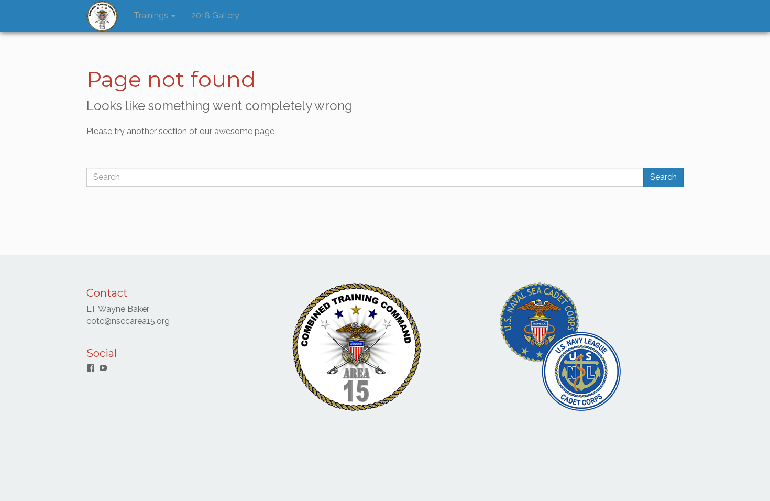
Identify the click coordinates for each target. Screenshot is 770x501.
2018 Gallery (215, 15)
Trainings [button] (152, 15)
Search (663, 177)
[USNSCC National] (560, 346)
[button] (102, 16)
